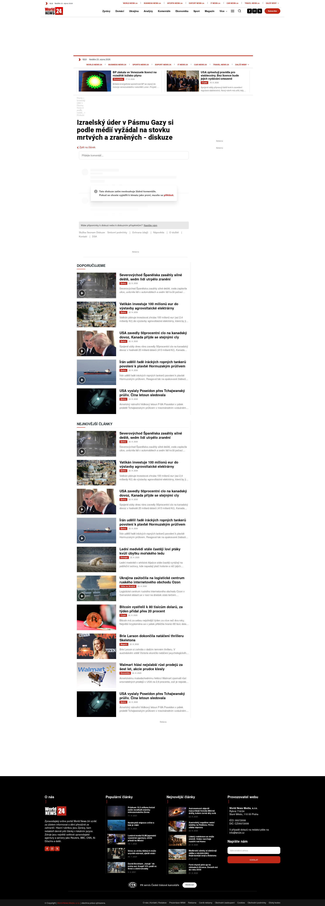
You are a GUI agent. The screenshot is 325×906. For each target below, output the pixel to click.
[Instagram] (254, 11)
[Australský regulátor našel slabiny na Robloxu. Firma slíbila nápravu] (177, 826)
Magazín (124, 644)
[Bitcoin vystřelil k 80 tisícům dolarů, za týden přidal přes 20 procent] (96, 617)
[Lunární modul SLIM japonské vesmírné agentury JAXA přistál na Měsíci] (116, 839)
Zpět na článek (87, 147)
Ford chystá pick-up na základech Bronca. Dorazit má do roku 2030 (203, 867)
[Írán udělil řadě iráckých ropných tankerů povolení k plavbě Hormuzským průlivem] (96, 372)
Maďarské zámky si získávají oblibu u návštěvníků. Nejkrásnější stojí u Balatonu (202, 853)
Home (80, 97)
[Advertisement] (219, 175)
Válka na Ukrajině (128, 586)
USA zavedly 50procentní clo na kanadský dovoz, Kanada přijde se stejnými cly (153, 334)
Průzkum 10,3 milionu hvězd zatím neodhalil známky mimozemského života (141, 810)
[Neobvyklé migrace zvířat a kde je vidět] (116, 825)
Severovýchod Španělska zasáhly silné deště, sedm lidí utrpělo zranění (151, 276)
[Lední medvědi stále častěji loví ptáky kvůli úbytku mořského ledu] (96, 559)
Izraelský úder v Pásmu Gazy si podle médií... (81, 106)
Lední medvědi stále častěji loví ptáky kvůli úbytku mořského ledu (150, 551)
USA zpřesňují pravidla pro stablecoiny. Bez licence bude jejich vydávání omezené (220, 75)
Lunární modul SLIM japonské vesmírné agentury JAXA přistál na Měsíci (142, 838)
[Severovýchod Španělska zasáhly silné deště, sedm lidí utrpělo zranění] (96, 285)
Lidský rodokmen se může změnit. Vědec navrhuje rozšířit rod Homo (201, 839)
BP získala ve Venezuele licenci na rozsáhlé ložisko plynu (135, 73)
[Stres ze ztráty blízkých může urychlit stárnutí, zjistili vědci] (116, 853)
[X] (259, 11)
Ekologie (124, 557)
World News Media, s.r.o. (68, 902)
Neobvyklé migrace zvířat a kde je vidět (141, 823)
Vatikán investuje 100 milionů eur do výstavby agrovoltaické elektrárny (149, 305)
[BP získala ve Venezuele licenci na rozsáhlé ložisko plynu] (95, 81)
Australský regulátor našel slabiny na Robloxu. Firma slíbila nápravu (201, 825)
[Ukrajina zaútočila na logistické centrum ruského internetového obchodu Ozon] (96, 588)
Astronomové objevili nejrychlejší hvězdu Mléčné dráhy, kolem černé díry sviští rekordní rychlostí (203, 812)
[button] (239, 11)
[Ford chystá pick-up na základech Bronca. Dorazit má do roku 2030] (177, 868)
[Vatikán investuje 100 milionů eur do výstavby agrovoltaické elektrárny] (96, 314)
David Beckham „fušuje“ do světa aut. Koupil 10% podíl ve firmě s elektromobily (142, 866)
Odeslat (254, 859)
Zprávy (123, 283)
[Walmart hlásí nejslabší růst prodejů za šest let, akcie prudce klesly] (96, 675)
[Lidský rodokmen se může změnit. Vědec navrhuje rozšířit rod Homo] (177, 840)
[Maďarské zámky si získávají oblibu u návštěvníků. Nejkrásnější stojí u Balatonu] (177, 854)
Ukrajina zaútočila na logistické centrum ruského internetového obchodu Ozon (152, 579)
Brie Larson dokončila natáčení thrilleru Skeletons (152, 637)
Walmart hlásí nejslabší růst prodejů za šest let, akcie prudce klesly (151, 666)
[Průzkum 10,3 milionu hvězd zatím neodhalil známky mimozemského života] (116, 811)
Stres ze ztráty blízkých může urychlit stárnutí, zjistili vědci (142, 852)
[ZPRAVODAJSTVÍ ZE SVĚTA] (50, 11)
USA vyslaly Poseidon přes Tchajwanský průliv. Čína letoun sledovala (152, 392)
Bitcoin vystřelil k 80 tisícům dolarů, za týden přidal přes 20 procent (151, 608)
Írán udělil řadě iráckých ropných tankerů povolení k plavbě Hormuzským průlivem (153, 363)
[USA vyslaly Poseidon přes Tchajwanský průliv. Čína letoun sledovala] (96, 401)
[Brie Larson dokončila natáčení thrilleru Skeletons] (96, 646)
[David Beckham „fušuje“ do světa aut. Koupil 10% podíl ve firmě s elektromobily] (116, 867)
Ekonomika (118, 79)
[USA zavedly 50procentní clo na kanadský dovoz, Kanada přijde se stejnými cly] (96, 343)
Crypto (204, 82)
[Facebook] (249, 11)
